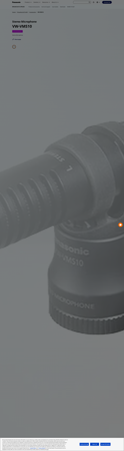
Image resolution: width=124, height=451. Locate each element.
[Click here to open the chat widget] (120, 225)
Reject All (94, 444)
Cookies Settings (84, 444)
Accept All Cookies (105, 444)
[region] (62, 444)
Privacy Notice (42, 448)
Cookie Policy (33, 448)
